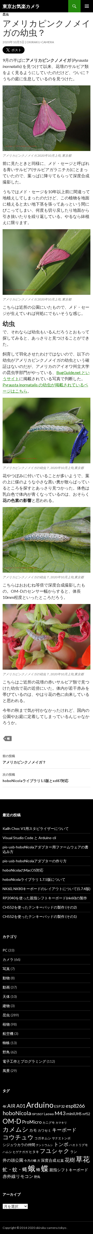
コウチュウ (18, 1137)
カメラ (8, 959)
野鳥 (6, 1052)
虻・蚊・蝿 (15, 1169)
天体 (6, 996)
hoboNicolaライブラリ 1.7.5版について (34, 879)
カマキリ (61, 1122)
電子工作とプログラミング (24, 1061)
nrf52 (86, 1114)
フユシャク (54, 1150)
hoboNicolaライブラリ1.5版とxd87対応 (35, 778)
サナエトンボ (61, 1138)
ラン (73, 1152)
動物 (6, 978)
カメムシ (15, 1129)
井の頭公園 (13, 1160)
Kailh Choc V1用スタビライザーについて (36, 828)
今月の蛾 (30, 1160)
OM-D (12, 1121)
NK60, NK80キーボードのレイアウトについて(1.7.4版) (46, 888)
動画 (6, 987)
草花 (83, 1159)
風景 (6, 1070)
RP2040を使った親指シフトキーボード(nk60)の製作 (45, 898)
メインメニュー (87, 6)
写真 (6, 968)
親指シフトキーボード (68, 1169)
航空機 (8, 1033)
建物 (6, 1006)
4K (4, 1106)
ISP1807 (37, 1114)
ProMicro (32, 1122)
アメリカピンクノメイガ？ (24, 759)
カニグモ (48, 1122)
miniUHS (74, 1113)
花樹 (70, 1160)
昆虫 (6, 14)
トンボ (61, 1144)
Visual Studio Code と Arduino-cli (29, 838)
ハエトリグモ (78, 1145)
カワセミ (44, 1130)
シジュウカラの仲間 (19, 1144)
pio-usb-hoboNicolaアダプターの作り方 (35, 861)
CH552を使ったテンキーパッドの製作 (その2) (40, 907)
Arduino (39, 1104)
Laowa (49, 1114)
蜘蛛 (6, 1043)
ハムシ (7, 1152)
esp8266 (75, 1106)
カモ (33, 1130)
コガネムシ (42, 1138)
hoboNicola (17, 1113)
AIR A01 (16, 1106)
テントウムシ (44, 1145)
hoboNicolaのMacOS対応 (23, 870)
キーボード (64, 1130)
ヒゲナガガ (20, 1152)
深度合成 (48, 1160)
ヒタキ (34, 1152)
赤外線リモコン (18, 1176)
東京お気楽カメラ (21, 6)
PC (5, 950)
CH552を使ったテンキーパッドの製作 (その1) (40, 916)
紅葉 (60, 1160)
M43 (60, 1113)
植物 (6, 1024)
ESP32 (59, 1106)
